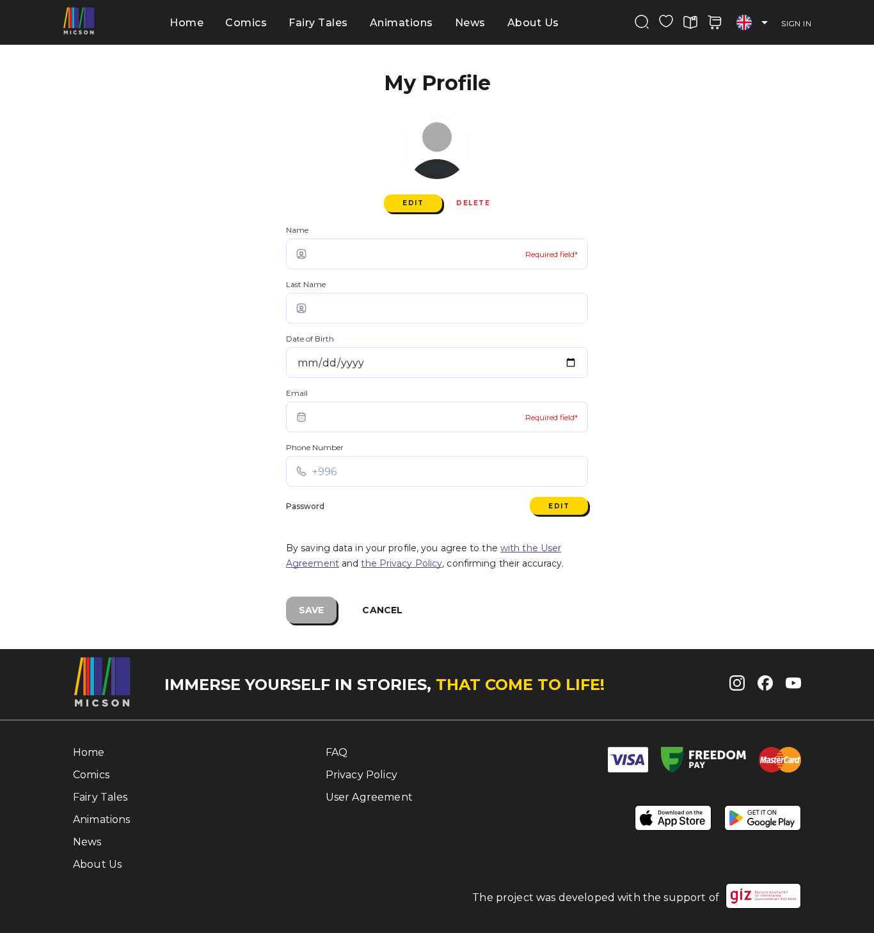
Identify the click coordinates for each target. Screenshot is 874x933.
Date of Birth (310, 338)
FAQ (336, 752)
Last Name (306, 284)
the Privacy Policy (401, 563)
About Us (533, 23)
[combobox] (751, 22)
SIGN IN (796, 23)
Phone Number (315, 447)
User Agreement (369, 797)
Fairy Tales (318, 23)
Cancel (382, 610)
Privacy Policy (361, 775)
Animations (401, 23)
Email (297, 393)
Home (186, 23)
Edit (413, 203)
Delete (473, 203)
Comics (246, 23)
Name (297, 230)
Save (311, 610)
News (470, 23)
